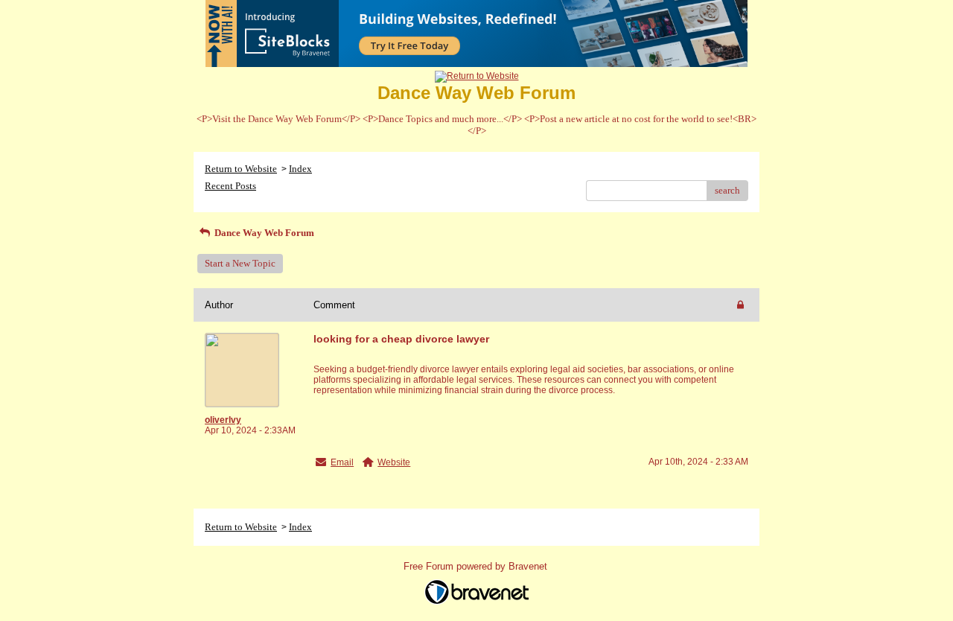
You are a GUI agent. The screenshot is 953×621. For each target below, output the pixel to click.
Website (393, 462)
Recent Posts (230, 185)
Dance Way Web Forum (263, 232)
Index (300, 168)
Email (342, 462)
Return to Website (241, 168)
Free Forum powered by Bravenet (477, 566)
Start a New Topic (240, 263)
